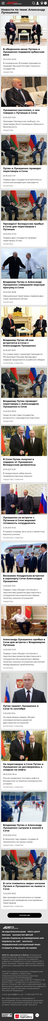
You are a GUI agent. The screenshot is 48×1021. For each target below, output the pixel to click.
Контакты (27, 941)
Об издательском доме (14, 932)
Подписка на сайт (11, 941)
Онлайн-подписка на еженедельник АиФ (23, 938)
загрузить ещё (24, 915)
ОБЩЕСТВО (8, 72)
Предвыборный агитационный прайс (21, 945)
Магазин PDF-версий (22, 935)
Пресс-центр (33, 932)
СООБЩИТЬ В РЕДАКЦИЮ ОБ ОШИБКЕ (19, 948)
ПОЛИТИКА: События (13, 363)
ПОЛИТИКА (8, 186)
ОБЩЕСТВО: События (13, 479)
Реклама (6, 935)
